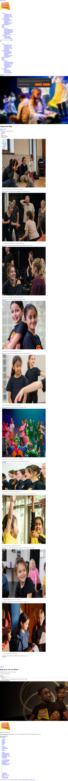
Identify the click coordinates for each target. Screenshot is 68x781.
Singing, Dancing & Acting (8, 62)
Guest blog (3, 133)
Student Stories (3, 137)
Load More (2, 666)
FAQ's (3, 775)
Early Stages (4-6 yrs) (8, 46)
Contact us (4, 750)
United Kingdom (2, 737)
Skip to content (2, 0)
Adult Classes (6, 49)
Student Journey (7, 64)
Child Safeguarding (7, 66)
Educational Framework (8, 65)
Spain (3, 744)
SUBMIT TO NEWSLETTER (4, 680)
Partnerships (6, 54)
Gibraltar (3, 741)
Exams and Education (8, 52)
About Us (3, 60)
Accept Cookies (46, 84)
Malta (3, 743)
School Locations (5, 777)
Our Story (6, 67)
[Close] (50, 79)
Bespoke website (25, 779)
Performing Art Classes (8, 44)
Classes (3, 43)
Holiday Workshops (5, 57)
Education (3, 132)
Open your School (7, 70)
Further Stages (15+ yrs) (8, 48)
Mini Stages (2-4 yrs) (7, 45)
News (2, 134)
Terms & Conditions (5, 774)
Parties (3, 58)
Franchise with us (5, 748)
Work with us (4, 68)
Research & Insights (4, 136)
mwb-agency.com (32, 779)
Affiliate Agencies (7, 53)
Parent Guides (3, 135)
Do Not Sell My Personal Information (24, 84)
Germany (3, 740)
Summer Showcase (7, 56)
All (1, 130)
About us (3, 746)
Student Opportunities (5, 50)
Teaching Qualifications (8, 72)
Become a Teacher (7, 71)
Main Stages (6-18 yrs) (8, 47)
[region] (34, 82)
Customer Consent (5, 776)
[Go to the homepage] (5, 11)
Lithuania (3, 742)
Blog (3, 59)
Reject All (38, 84)
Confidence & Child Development (7, 131)
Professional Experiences (8, 55)
